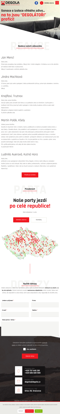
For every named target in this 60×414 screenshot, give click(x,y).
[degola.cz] (10, 3)
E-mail (4, 310)
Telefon (34, 310)
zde (40, 407)
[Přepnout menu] (57, 2)
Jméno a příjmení (7, 300)
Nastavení (21, 411)
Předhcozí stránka (30, 175)
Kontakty (39, 220)
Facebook (36, 3)
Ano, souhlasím (31, 349)
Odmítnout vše (29, 411)
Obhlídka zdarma (49, 3)
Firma (34, 300)
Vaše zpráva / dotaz (8, 320)
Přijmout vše (38, 411)
